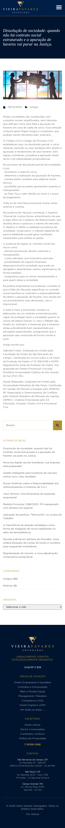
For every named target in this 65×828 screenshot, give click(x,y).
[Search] (57, 425)
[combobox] (27, 425)
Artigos (7, 579)
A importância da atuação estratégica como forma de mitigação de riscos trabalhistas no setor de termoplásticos (29, 529)
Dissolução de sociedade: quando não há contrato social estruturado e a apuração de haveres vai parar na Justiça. (29, 452)
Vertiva (35, 814)
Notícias (8, 586)
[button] (58, 7)
